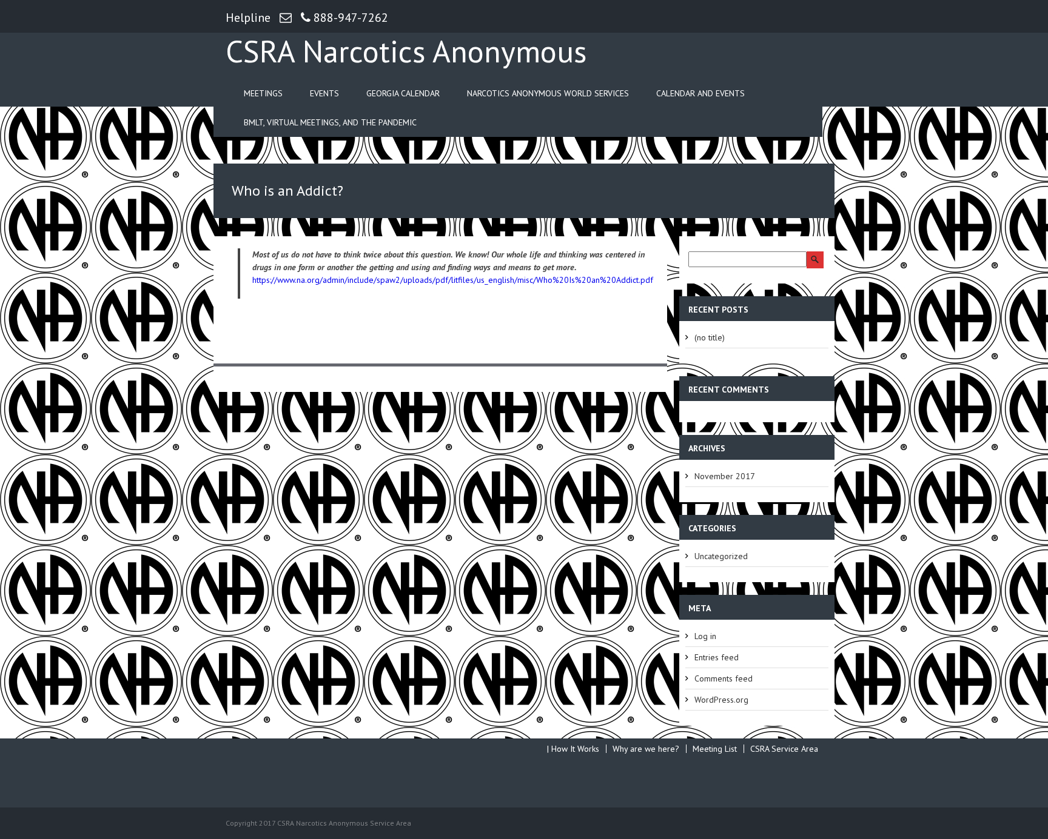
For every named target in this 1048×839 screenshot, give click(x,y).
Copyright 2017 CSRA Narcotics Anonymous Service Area (318, 822)
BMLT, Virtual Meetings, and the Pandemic (330, 122)
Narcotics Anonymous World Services (548, 93)
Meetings (263, 93)
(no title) (709, 337)
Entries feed (716, 657)
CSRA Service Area (784, 748)
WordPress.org (721, 699)
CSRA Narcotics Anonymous (406, 51)
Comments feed (723, 678)
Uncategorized (721, 556)
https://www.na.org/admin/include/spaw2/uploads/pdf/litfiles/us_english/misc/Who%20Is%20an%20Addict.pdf (452, 279)
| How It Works (573, 748)
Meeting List (715, 748)
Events (324, 93)
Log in (705, 636)
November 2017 (724, 476)
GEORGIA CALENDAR (403, 93)
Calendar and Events (700, 93)
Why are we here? (646, 748)
